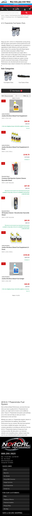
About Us (6, 473)
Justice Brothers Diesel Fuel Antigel (13, 279)
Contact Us (6, 488)
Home (5, 469)
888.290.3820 (8, 453)
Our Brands (7, 476)
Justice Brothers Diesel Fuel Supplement (14, 116)
